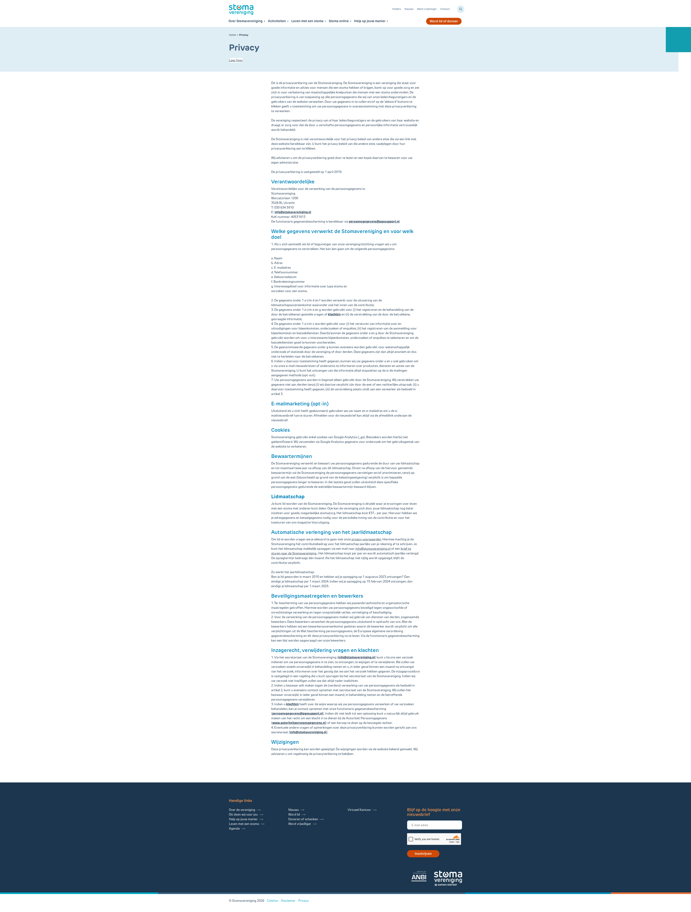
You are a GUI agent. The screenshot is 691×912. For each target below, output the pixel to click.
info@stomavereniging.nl (372, 548)
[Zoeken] (460, 9)
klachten (334, 314)
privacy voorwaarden (366, 539)
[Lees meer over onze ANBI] (422, 877)
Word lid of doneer (444, 21)
